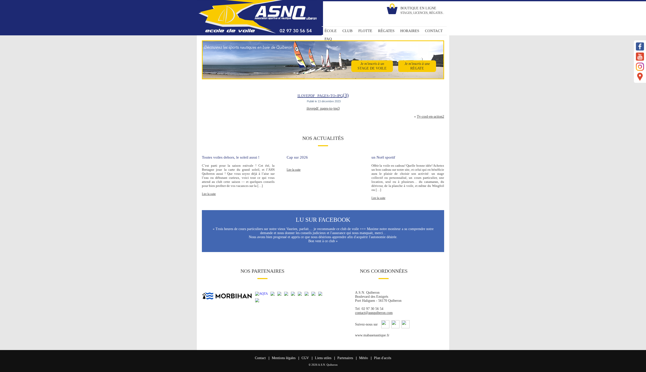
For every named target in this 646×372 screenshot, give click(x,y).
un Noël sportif (383, 157)
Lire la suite (209, 194)
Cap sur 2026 (297, 157)
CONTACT (434, 31)
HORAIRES (409, 31)
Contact (260, 358)
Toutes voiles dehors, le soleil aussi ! (230, 157)
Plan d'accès (382, 358)
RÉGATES (386, 31)
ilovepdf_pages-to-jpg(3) (323, 95)
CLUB (347, 31)
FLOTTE (365, 31)
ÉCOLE (331, 31)
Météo (363, 358)
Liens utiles (323, 358)
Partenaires (345, 358)
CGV (305, 358)
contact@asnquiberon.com (374, 313)
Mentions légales (283, 358)
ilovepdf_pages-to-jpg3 (323, 108)
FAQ (328, 39)
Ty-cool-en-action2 (430, 116)
